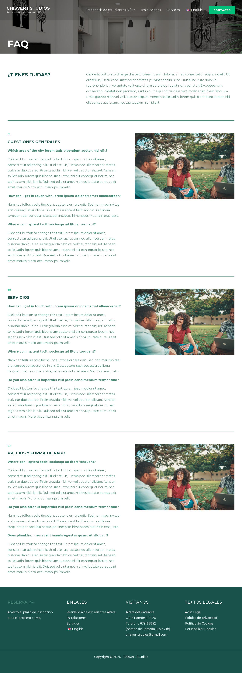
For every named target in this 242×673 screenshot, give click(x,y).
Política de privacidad (201, 618)
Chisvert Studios (28, 8)
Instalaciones (151, 10)
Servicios (173, 10)
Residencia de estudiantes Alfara (110, 10)
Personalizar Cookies (200, 629)
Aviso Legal (193, 612)
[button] (222, 10)
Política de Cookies (199, 623)
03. (9, 445)
